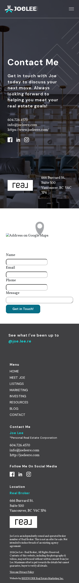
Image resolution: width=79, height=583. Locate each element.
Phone (11, 280)
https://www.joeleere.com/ (28, 129)
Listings (17, 384)
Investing (18, 396)
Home (14, 371)
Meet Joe (17, 378)
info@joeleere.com (22, 125)
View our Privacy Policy (22, 572)
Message (12, 293)
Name (10, 255)
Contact (17, 415)
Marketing (19, 390)
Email (10, 267)
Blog (14, 409)
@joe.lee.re (20, 341)
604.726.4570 (18, 120)
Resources (19, 402)
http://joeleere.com (24, 455)
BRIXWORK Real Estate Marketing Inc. (42, 578)
